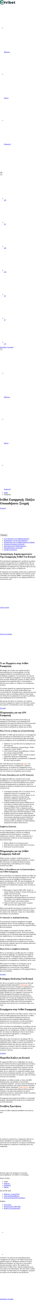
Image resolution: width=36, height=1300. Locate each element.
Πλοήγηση (4, 535)
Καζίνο (6, 98)
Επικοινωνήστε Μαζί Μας (12, 1206)
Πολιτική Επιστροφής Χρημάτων (14, 1198)
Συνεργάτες (7, 1205)
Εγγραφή (10, 347)
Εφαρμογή (7, 144)
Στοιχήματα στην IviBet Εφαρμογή (15, 546)
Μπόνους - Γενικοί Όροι (12, 1194)
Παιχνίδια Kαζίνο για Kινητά (13, 548)
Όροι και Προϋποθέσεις (11, 1196)
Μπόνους (7, 52)
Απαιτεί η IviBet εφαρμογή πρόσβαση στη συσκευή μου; (16, 1111)
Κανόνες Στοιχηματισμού (12, 1208)
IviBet (25, 764)
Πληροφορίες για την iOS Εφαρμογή (15, 540)
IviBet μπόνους (23, 1087)
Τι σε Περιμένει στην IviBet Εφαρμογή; (16, 539)
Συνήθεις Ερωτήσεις (10, 550)
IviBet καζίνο (24, 985)
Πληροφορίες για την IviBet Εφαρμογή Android (19, 542)
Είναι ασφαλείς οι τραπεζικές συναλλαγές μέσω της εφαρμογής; (16, 1145)
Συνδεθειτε (3, 347)
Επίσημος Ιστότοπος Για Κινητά (14, 544)
